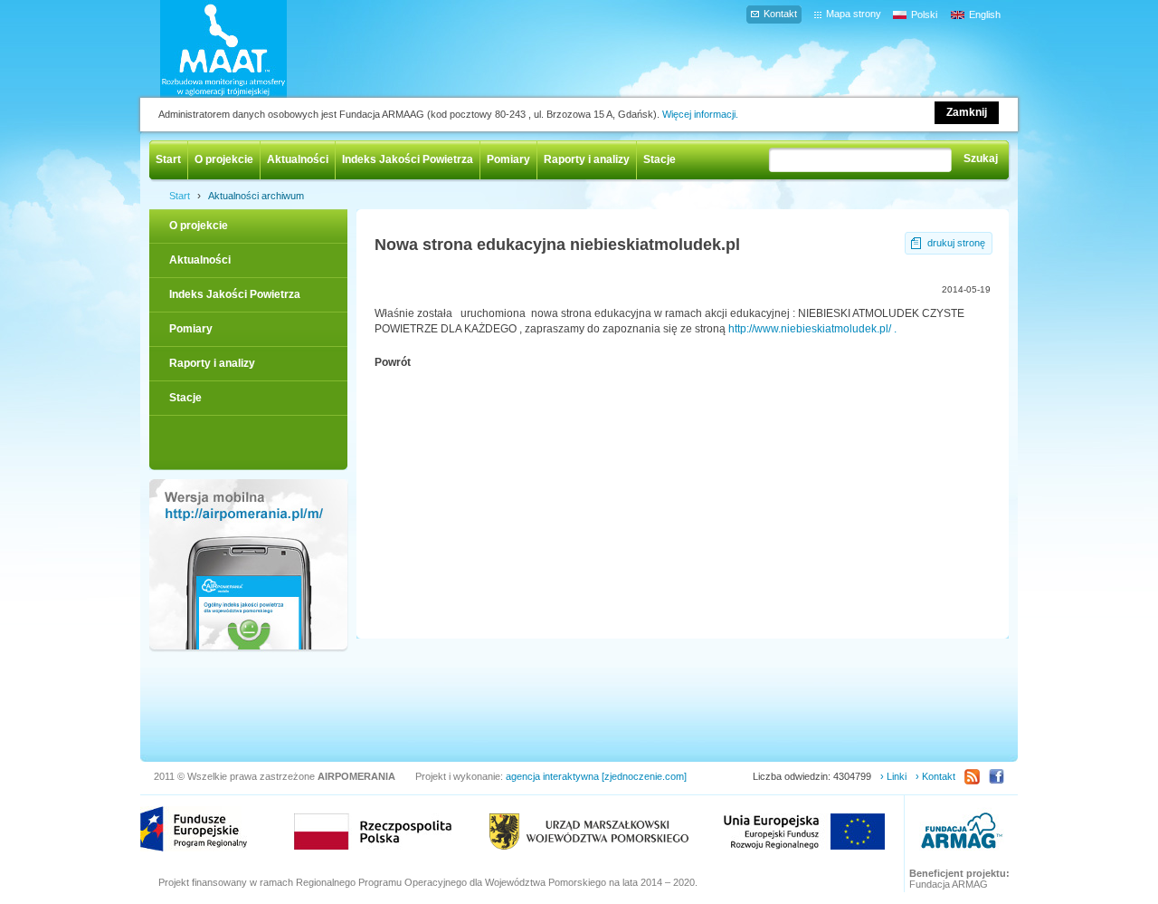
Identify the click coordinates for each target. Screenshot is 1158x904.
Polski (924, 14)
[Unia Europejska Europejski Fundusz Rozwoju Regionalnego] (804, 831)
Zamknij (966, 112)
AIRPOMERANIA (249, 49)
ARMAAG (961, 833)
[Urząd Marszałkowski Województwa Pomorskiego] (588, 831)
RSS (972, 776)
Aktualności (297, 159)
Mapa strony (853, 13)
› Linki (893, 776)
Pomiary (508, 159)
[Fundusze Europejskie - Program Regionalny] (193, 828)
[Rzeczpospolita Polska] (372, 831)
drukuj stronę (956, 242)
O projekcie (224, 159)
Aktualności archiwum (256, 195)
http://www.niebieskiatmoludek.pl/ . (812, 328)
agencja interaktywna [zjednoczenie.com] (596, 776)
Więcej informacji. (700, 114)
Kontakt (780, 13)
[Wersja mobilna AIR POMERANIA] (248, 566)
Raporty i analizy (587, 159)
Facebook (996, 776)
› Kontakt (935, 776)
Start (168, 159)
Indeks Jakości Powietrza (407, 159)
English (985, 14)
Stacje (659, 159)
